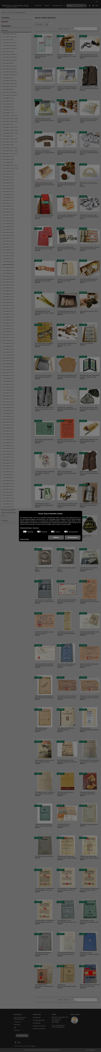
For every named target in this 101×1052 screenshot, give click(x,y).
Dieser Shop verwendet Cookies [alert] (50, 514)
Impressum (36, 528)
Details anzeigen (24, 539)
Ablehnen (56, 537)
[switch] (25, 532)
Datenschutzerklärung (26, 528)
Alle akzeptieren (72, 537)
